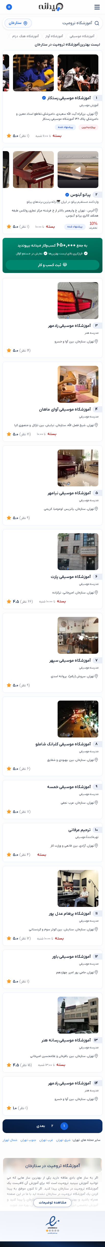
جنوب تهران (28, 1140)
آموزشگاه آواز (54, 36)
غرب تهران (46, 1140)
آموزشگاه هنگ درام (25, 36)
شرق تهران (63, 1140)
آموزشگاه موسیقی (82, 36)
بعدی (40, 1126)
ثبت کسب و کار (49, 265)
